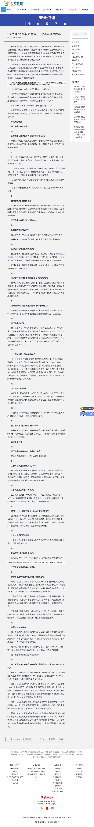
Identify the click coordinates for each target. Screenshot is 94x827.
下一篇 (53, 739)
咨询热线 (47, 797)
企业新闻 (75, 46)
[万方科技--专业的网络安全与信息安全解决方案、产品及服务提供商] (13, 3)
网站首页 (9, 10)
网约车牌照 (76, 71)
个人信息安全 (77, 64)
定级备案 (75, 67)
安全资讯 (75, 42)
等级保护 (75, 49)
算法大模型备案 (78, 75)
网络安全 (75, 60)
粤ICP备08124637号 (65, 817)
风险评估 (75, 53)
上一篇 (21, 739)
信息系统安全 (77, 57)
